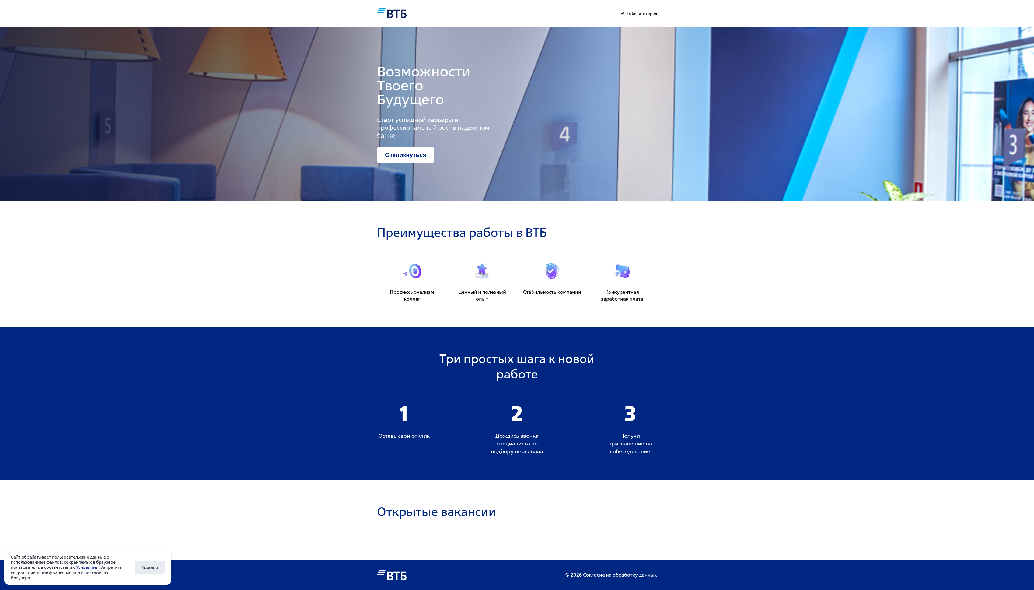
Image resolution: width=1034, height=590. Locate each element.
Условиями (87, 567)
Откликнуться (405, 155)
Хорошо (149, 567)
